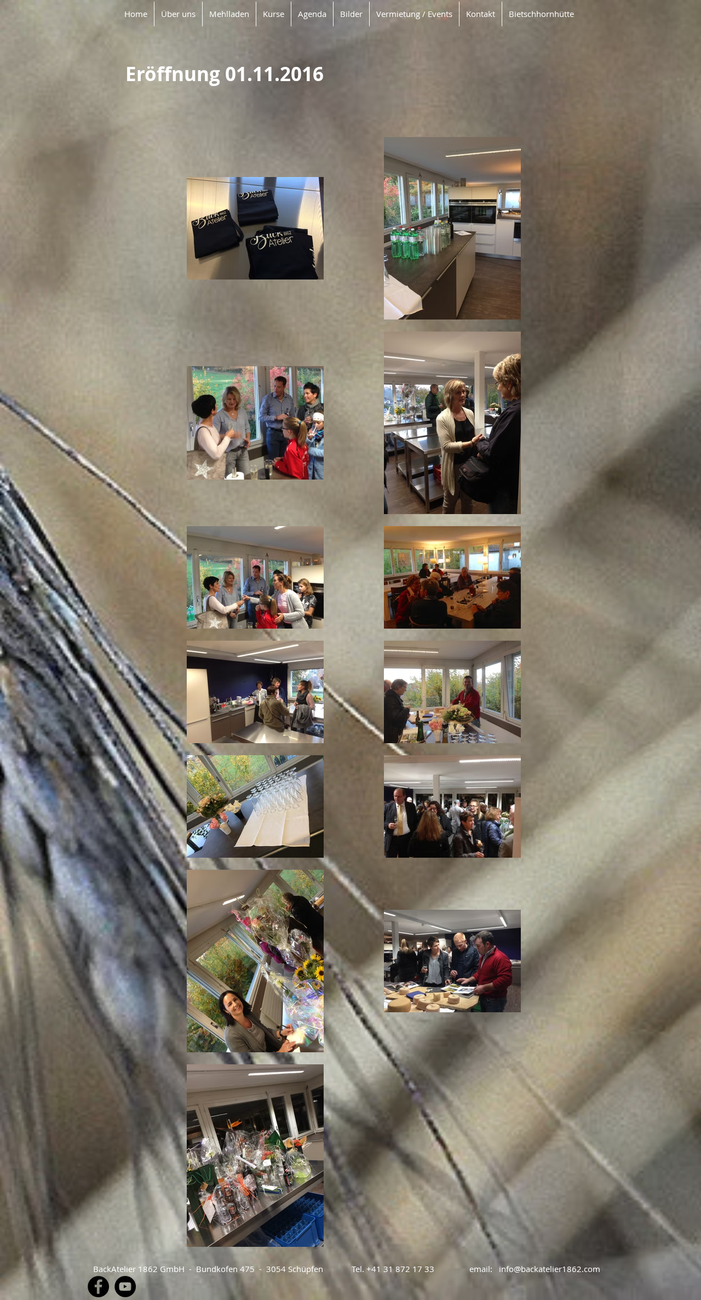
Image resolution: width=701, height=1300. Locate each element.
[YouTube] (125, 1286)
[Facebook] (98, 1286)
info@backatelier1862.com (549, 1268)
